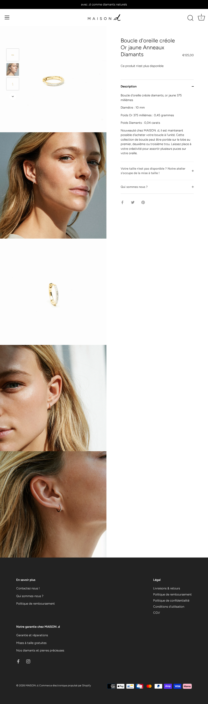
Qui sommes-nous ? (29, 596)
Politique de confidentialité (171, 600)
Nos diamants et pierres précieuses (40, 650)
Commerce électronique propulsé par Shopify (65, 685)
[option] (12, 55)
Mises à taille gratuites (31, 643)
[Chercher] (190, 18)
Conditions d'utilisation (168, 606)
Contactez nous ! (28, 588)
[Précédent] (12, 42)
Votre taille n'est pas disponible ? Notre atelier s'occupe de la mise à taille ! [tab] (153, 171)
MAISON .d (32, 685)
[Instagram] (28, 661)
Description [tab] (128, 86)
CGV (156, 613)
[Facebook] (18, 661)
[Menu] (7, 17)
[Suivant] (12, 96)
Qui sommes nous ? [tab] (134, 187)
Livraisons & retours (166, 588)
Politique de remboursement (35, 603)
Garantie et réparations (32, 635)
